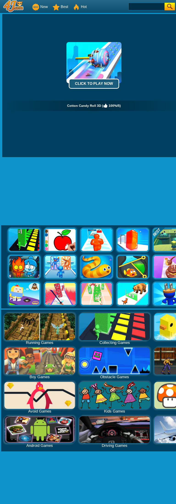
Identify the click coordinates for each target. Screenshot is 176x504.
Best (64, 7)
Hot (84, 7)
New (44, 7)
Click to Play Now (94, 84)
